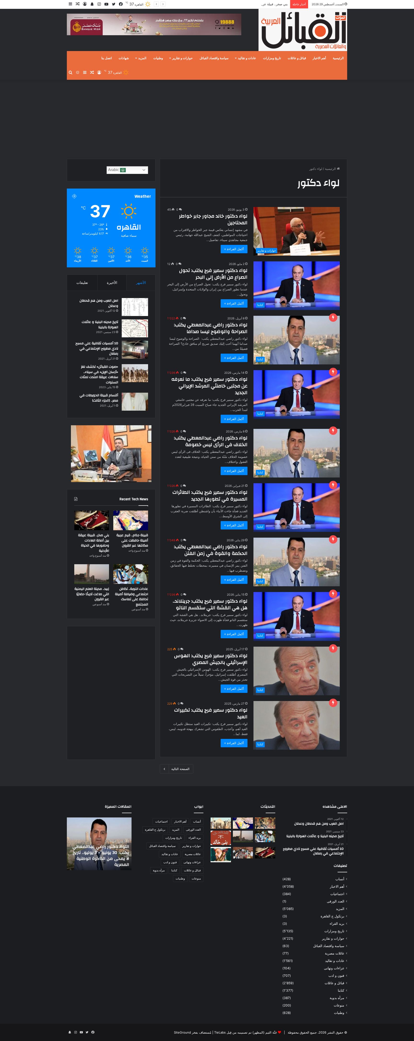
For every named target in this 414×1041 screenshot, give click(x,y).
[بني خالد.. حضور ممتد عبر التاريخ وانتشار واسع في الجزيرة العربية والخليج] (221, 838)
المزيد (142, 58)
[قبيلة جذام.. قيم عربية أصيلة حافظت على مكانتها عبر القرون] (130, 520)
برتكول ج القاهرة (332, 916)
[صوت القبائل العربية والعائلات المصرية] (303, 30)
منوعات (339, 1005)
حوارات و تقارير (182, 58)
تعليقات (82, 282)
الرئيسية (338, 58)
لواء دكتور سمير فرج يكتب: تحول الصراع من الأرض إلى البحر (213, 274)
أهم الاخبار (319, 58)
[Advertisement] (207, 118)
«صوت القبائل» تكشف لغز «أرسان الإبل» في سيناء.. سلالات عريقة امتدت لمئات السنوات (99, 374)
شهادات (124, 58)
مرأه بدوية (337, 998)
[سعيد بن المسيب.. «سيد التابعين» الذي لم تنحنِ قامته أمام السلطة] (221, 854)
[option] (99, 843)
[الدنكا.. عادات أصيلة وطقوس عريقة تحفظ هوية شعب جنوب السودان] (221, 823)
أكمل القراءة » (234, 249)
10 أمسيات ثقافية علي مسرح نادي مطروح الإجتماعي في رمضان (96, 348)
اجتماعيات (337, 894)
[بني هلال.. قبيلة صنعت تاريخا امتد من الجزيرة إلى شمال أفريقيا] (265, 823)
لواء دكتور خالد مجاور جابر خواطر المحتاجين (213, 219)
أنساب (339, 879)
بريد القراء (337, 924)
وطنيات (158, 58)
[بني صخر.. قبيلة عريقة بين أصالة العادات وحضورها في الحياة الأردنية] (91, 520)
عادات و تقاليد (247, 58)
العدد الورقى (335, 901)
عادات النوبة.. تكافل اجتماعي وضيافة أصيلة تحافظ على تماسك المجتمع (131, 597)
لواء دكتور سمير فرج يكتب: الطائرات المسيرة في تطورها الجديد (209, 495)
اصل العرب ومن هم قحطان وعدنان (99, 303)
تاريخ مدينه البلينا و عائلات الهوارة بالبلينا (100, 324)
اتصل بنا (106, 58)
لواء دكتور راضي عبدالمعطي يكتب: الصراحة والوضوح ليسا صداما (210, 328)
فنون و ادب (336, 976)
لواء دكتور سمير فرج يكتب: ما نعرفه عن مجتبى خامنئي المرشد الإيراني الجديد (209, 386)
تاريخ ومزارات (272, 58)
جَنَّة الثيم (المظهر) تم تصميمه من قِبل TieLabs (245, 1032)
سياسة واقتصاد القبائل (214, 58)
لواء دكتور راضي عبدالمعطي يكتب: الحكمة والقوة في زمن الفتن (210, 550)
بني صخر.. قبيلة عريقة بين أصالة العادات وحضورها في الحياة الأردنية (243, 4)
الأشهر (141, 282)
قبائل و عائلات (297, 58)
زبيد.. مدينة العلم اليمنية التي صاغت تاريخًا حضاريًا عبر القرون (92, 594)
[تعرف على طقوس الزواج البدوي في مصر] (243, 852)
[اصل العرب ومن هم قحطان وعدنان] (135, 307)
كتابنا (341, 990)
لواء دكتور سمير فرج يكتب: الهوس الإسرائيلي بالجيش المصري (210, 659)
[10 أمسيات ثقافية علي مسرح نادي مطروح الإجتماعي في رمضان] (135, 350)
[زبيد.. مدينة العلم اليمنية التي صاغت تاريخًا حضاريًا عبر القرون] (91, 574)
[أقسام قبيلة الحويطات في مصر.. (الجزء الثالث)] (135, 402)
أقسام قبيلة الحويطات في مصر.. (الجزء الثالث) (99, 398)
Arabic (114, 170)
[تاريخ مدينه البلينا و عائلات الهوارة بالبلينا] (135, 328)
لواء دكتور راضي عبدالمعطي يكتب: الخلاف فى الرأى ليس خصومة (210, 441)
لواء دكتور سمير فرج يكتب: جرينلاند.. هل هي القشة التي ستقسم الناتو (210, 604)
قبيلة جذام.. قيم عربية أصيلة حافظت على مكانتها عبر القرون (132, 540)
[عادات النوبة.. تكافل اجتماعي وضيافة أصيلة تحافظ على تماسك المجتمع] (130, 574)
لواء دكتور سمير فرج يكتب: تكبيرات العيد (210, 713)
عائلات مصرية (334, 953)
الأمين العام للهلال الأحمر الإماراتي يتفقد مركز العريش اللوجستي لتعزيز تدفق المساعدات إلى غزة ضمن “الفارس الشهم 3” (102, 853)
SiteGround (182, 1032)
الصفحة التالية (180, 769)
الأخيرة (112, 282)
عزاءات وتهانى (334, 968)
